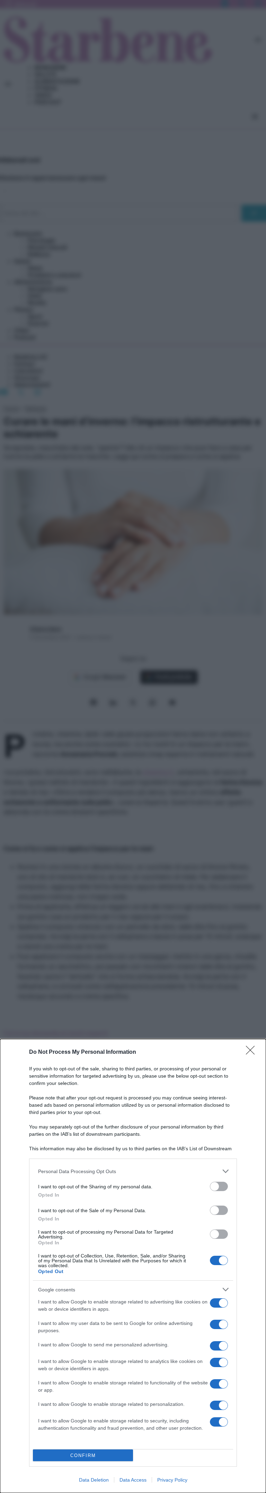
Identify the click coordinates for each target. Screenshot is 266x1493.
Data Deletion (94, 1480)
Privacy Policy (172, 1480)
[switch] (219, 1186)
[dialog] (133, 1266)
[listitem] (133, 1171)
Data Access (133, 1480)
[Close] (252, 1052)
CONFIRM (83, 1455)
